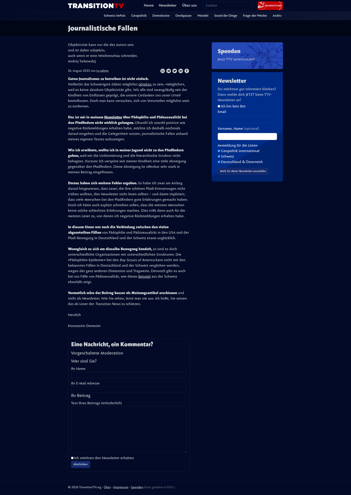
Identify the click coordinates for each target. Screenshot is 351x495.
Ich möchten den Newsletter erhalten (104, 458)
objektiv (145, 84)
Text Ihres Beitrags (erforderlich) (96, 403)
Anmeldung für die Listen (238, 145)
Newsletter (167, 6)
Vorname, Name (238, 129)
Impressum (120, 487)
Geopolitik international (240, 151)
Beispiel (144, 277)
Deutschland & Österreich (242, 162)
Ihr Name (78, 369)
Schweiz (227, 156)
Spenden (137, 487)
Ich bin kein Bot (233, 106)
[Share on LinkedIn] (180, 71)
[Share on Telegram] (168, 71)
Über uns (189, 6)
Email (222, 112)
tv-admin (102, 71)
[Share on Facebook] (186, 71)
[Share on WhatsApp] (162, 71)
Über (107, 487)
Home (149, 6)
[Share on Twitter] (174, 71)
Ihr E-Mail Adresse (85, 383)
